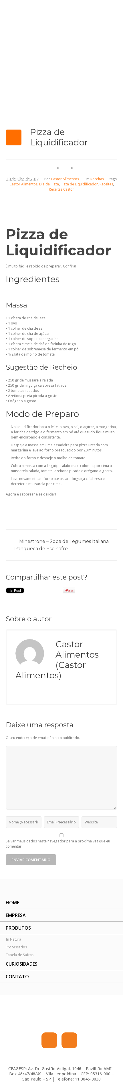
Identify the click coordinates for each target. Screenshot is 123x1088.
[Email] (18, 692)
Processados (16, 947)
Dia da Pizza (49, 184)
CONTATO (17, 976)
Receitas (97, 179)
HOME (12, 902)
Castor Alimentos (23, 184)
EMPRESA (16, 915)
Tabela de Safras (19, 955)
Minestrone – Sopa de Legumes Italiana (64, 541)
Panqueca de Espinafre (41, 548)
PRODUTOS (18, 928)
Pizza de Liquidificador (79, 184)
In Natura (13, 939)
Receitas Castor (61, 189)
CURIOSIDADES (21, 964)
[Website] (30, 692)
